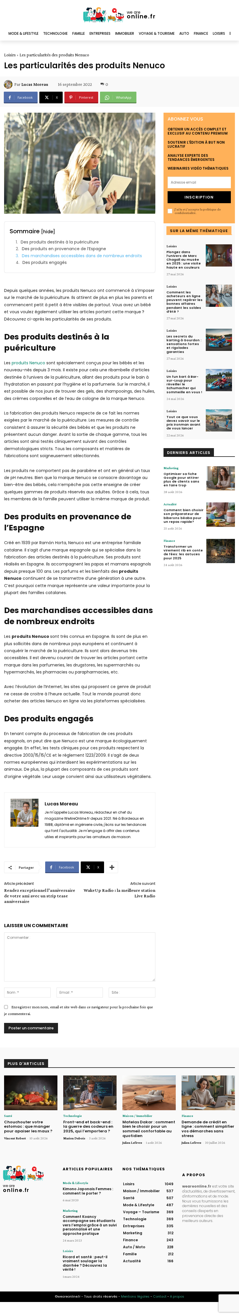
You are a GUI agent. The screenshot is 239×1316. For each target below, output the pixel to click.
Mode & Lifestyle (75, 1183)
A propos (177, 1296)
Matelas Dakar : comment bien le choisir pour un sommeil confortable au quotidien (148, 1129)
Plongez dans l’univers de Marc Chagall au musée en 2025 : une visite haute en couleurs (183, 260)
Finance (169, 540)
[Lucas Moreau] (9, 84)
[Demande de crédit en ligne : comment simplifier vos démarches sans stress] (208, 1092)
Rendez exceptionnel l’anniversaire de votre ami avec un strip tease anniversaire (39, 896)
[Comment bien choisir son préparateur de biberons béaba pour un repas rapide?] (220, 514)
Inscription (199, 197)
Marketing (171, 468)
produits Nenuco (28, 363)
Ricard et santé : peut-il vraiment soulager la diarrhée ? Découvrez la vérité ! (85, 1263)
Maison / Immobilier (137, 1115)
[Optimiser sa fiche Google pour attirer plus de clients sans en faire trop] (220, 478)
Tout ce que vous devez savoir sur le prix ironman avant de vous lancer (183, 423)
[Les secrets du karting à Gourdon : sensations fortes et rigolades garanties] (219, 340)
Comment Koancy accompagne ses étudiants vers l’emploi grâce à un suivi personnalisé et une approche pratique (90, 1225)
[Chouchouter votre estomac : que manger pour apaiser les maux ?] (30, 1092)
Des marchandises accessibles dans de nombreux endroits (82, 256)
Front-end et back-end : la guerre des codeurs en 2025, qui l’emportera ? (88, 1126)
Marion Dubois (74, 1138)
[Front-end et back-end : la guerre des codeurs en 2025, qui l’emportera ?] (90, 1092)
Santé (8, 1115)
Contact (159, 1296)
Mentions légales (135, 1296)
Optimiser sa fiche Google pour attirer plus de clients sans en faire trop (181, 479)
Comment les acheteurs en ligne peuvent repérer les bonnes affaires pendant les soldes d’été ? (184, 302)
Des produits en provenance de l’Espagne (64, 249)
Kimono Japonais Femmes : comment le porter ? (88, 1190)
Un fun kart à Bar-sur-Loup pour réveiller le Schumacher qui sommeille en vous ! (184, 384)
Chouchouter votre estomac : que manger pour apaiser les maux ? (28, 1126)
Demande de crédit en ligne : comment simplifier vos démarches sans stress (208, 1129)
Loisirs (10, 55)
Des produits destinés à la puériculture (60, 242)
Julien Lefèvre (132, 1143)
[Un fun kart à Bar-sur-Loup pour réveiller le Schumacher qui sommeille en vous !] (219, 380)
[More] (112, 867)
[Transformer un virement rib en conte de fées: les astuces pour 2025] (220, 551)
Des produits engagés (44, 262)
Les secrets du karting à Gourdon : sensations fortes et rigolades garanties (183, 344)
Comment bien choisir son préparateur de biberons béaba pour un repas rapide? (183, 516)
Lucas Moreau (34, 84)
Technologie (72, 1115)
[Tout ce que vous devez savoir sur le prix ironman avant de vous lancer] (219, 420)
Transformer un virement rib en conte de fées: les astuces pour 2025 (183, 552)
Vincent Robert (15, 1138)
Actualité (170, 504)
